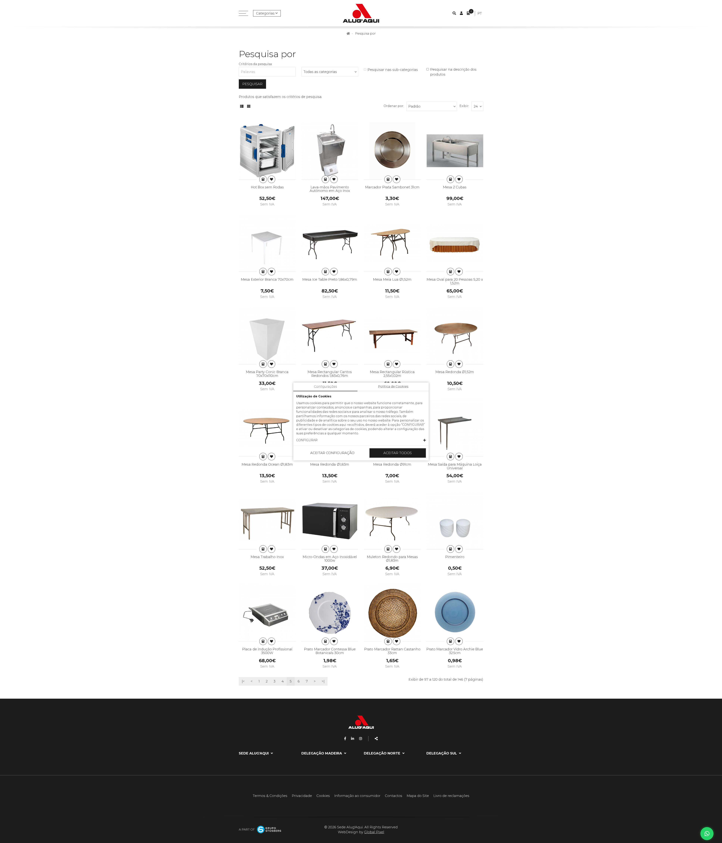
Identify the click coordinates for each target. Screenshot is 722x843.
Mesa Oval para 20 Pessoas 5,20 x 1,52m (455, 281)
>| (323, 681)
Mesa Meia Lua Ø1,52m (392, 279)
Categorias (265, 13)
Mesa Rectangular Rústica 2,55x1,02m (392, 374)
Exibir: (464, 106)
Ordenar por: (394, 106)
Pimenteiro (454, 557)
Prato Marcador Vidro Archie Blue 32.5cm (454, 651)
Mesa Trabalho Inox (267, 557)
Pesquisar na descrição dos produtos (453, 71)
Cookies (323, 796)
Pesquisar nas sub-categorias (393, 70)
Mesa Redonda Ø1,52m (454, 372)
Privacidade (302, 796)
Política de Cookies (393, 386)
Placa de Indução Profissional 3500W (267, 651)
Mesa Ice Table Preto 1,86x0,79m (329, 279)
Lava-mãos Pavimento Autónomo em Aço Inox (330, 189)
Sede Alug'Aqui (254, 753)
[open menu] (243, 13)
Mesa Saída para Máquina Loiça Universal (455, 466)
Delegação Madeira (322, 753)
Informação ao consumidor (357, 796)
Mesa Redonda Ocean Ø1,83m (267, 464)
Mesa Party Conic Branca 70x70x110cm (267, 374)
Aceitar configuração (332, 453)
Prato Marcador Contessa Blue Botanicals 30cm (330, 651)
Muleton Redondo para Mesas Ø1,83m (392, 559)
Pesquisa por (365, 33)
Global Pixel (374, 832)
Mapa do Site (418, 796)
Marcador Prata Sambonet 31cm (392, 187)
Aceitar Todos (397, 453)
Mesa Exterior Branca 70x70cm (267, 279)
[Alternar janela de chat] (707, 833)
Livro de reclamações (451, 796)
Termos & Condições (270, 796)
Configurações (325, 386)
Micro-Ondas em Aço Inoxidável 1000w (330, 559)
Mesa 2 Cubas (454, 187)
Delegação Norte (382, 753)
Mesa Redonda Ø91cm (392, 464)
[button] (361, 440)
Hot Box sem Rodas (267, 187)
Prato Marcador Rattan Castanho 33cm (392, 651)
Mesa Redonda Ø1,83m (329, 464)
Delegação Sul (442, 753)
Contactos (393, 796)
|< (243, 681)
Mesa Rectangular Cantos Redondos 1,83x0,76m (330, 374)
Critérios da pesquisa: (255, 64)
